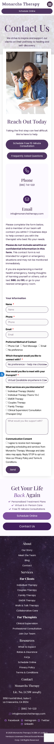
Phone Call (13, 345)
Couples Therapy (16, 402)
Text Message (30, 345)
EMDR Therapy (15, 398)
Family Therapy (15, 406)
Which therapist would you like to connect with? (23, 357)
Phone (9, 316)
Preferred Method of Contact (21, 341)
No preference (15, 349)
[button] (50, 4)
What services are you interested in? (25, 387)
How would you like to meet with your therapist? (25, 373)
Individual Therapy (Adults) (21, 391)
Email (9, 329)
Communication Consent (19, 438)
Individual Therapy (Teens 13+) (23, 394)
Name (9, 304)
